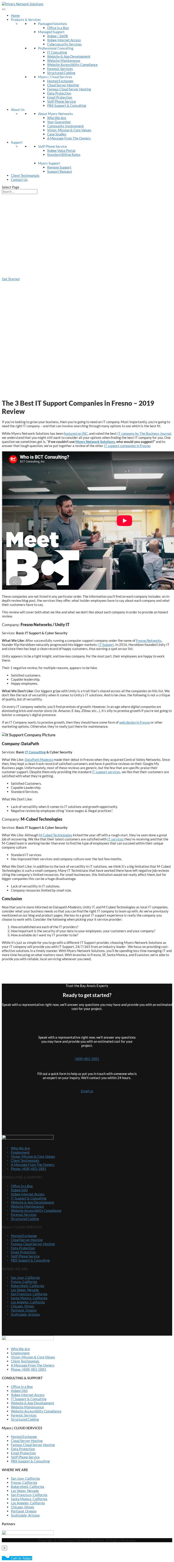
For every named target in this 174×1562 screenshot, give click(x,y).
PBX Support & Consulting (66, 105)
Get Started (10, 279)
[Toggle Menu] (3, 9)
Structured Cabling (61, 73)
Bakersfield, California (27, 1286)
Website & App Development (68, 56)
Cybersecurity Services (64, 44)
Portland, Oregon (23, 1310)
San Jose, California (25, 1277)
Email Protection (59, 97)
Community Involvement (65, 126)
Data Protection (59, 93)
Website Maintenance (63, 60)
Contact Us (19, 179)
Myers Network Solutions (95, 442)
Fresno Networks (149, 640)
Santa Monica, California (29, 1298)
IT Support (106, 644)
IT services (115, 839)
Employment (20, 1152)
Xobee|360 (19, 1190)
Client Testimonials (25, 175)
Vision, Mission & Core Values (69, 130)
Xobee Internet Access (64, 40)
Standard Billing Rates (63, 154)
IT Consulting (57, 52)
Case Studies (56, 134)
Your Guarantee (59, 122)
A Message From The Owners (69, 138)
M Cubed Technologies (55, 835)
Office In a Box (22, 1186)
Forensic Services (60, 69)
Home (15, 15)
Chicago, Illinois (22, 1306)
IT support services (106, 772)
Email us (87, 1091)
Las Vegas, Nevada (25, 1290)
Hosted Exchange (60, 81)
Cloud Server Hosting (63, 85)
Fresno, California (24, 1282)
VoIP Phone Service (61, 101)
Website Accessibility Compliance (72, 64)
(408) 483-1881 (87, 1059)
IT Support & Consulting (28, 1198)
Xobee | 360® (57, 36)
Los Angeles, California (28, 1302)
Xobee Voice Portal (61, 150)
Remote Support (59, 167)
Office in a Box (58, 28)
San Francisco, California (29, 1294)
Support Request (59, 171)
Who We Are (56, 118)
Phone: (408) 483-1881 (28, 1169)
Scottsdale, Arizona (25, 1314)
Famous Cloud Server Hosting (69, 89)
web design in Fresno (134, 722)
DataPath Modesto (39, 759)
